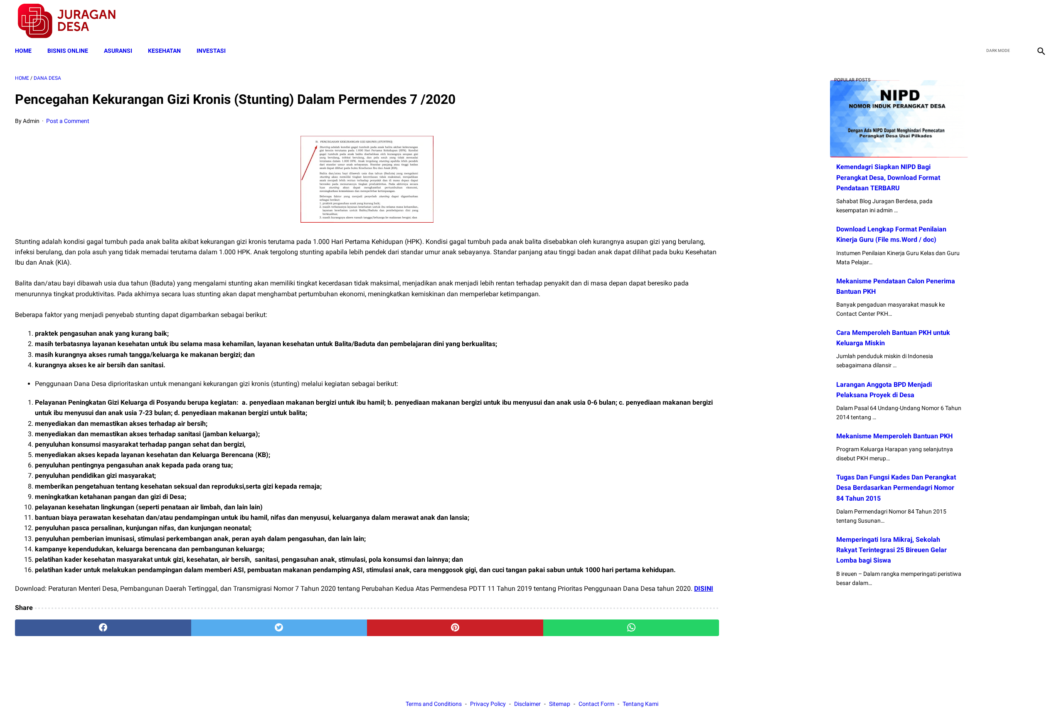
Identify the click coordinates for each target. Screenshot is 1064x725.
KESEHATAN (164, 50)
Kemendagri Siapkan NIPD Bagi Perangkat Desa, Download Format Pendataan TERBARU (888, 177)
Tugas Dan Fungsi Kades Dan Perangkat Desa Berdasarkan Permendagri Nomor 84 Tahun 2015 (896, 487)
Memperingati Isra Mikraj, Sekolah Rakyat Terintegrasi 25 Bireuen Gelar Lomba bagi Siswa (891, 550)
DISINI (703, 588)
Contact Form (596, 703)
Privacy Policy (488, 703)
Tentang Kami (640, 703)
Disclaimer (527, 703)
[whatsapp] (631, 627)
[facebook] (981, 21)
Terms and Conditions (434, 703)
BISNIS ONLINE (67, 50)
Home (23, 50)
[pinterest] (455, 627)
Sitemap (559, 703)
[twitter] (1001, 21)
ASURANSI (118, 50)
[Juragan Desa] (72, 21)
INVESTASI (211, 50)
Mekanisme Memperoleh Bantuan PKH (894, 436)
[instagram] (1040, 21)
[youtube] (1021, 21)
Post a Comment (67, 121)
